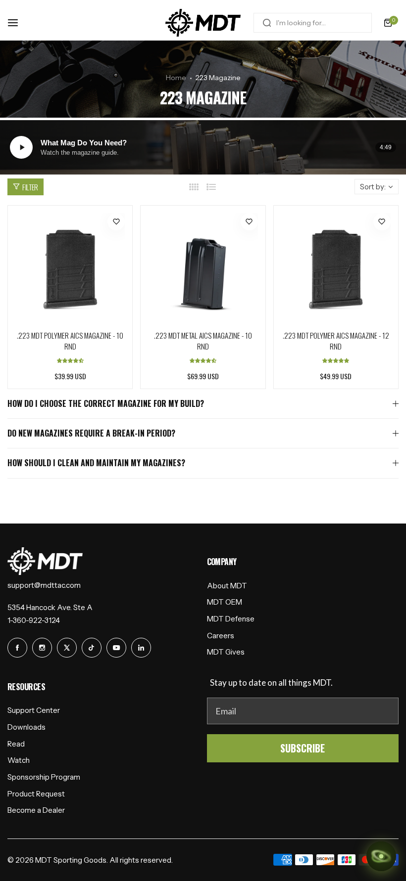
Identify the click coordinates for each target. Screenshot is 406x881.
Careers (220, 635)
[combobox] (313, 23)
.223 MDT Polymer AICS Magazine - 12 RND (336, 341)
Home (176, 77)
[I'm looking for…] (267, 23)
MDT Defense (230, 618)
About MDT (227, 585)
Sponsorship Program (43, 777)
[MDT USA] (203, 23)
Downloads (26, 727)
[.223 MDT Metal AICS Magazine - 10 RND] (202, 267)
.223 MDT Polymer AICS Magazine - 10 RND (70, 341)
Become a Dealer (36, 810)
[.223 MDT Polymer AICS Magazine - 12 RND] (336, 267)
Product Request (36, 793)
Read (16, 744)
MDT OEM (224, 602)
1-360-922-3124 (33, 620)
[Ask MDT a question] (381, 856)
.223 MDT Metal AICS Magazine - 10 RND (203, 341)
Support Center (33, 710)
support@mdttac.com (44, 585)
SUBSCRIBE (302, 748)
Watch (18, 760)
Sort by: (373, 186)
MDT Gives (226, 652)
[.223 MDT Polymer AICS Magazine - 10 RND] (70, 267)
